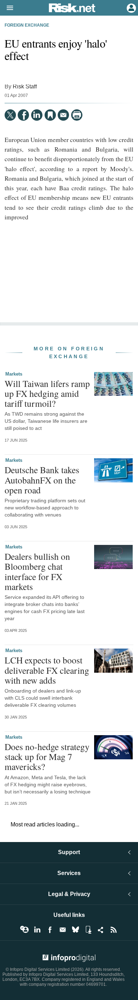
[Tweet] (10, 115)
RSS (113, 929)
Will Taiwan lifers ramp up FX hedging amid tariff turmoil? (47, 393)
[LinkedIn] (36, 115)
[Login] (130, 7)
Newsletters (62, 929)
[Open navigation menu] (6, 8)
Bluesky (75, 929)
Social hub (101, 929)
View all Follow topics (24, 929)
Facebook (50, 929)
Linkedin (37, 929)
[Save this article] (50, 115)
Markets (13, 374)
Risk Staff (25, 86)
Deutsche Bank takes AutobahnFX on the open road (42, 479)
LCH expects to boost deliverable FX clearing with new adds (47, 670)
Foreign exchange (27, 25)
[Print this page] (76, 115)
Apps (88, 929)
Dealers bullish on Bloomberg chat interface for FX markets (37, 571)
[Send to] (63, 115)
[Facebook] (23, 115)
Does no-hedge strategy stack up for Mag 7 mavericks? (47, 756)
